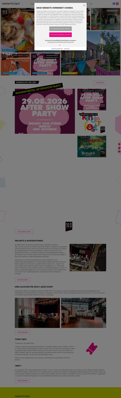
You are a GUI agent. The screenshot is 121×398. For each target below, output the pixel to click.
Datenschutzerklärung (57, 48)
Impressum (67, 48)
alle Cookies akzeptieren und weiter (60, 34)
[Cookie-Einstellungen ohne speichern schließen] (84, 5)
